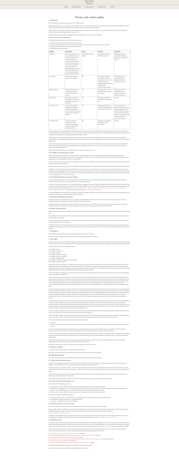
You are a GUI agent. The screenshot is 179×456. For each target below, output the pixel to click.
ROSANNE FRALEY (89, 2)
